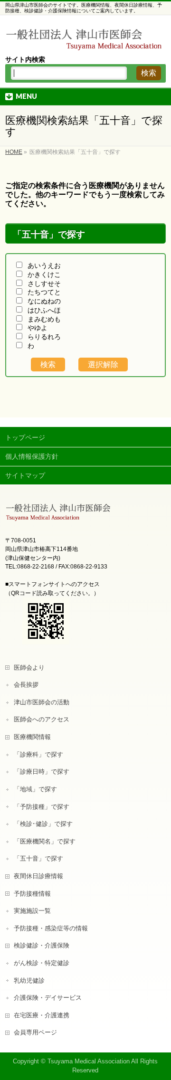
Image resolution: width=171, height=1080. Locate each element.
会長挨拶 (26, 685)
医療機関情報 (32, 737)
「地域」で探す (35, 789)
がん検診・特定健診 (41, 963)
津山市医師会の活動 (41, 702)
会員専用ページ (35, 1032)
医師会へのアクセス (41, 719)
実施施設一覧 (32, 911)
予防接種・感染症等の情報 (51, 928)
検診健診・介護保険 (41, 945)
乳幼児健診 (29, 980)
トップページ (25, 437)
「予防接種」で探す (41, 807)
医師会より (29, 667)
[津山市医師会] (85, 40)
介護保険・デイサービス (48, 998)
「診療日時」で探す (41, 771)
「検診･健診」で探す (43, 824)
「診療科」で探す (38, 754)
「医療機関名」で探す (45, 841)
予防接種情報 (32, 894)
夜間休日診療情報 (38, 876)
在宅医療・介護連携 (41, 1015)
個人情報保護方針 (31, 456)
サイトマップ (25, 475)
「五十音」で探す (38, 858)
